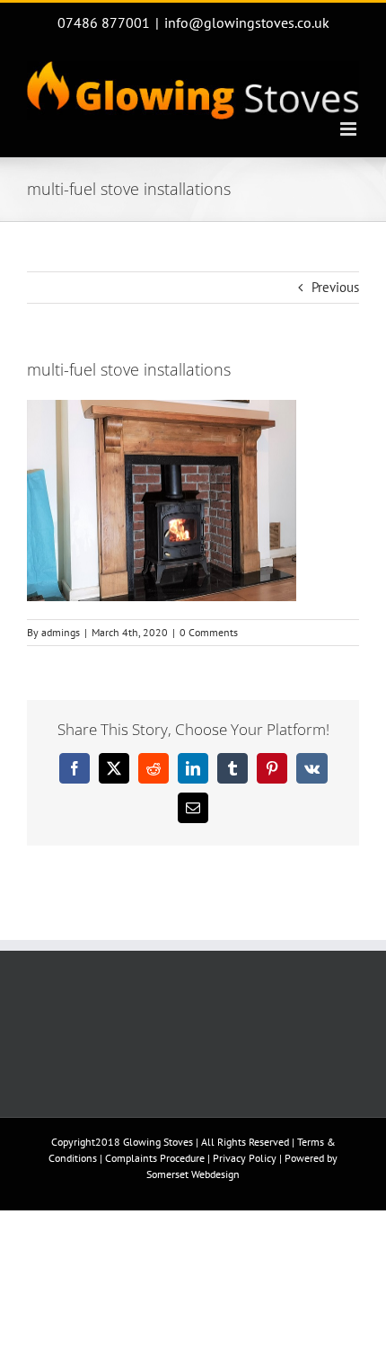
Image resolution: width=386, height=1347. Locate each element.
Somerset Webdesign (193, 1174)
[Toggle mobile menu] (349, 129)
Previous (335, 287)
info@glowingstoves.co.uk (246, 22)
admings (60, 632)
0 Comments (209, 632)
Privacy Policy (244, 1158)
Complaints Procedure (155, 1158)
